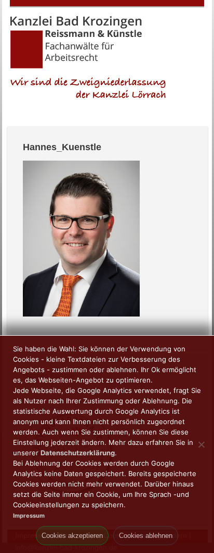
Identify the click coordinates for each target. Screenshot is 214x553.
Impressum (29, 515)
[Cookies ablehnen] (201, 444)
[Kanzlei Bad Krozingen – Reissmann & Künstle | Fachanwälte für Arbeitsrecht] (76, 66)
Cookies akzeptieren (72, 535)
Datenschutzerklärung (78, 453)
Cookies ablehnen (145, 535)
